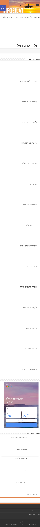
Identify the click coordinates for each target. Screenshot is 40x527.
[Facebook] (22, 522)
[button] (3, 8)
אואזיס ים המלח (31, 348)
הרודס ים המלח (31, 266)
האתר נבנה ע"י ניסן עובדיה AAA (25, 524)
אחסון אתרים (8, 524)
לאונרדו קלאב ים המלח (28, 287)
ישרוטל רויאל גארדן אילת (19, 437)
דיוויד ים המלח (31, 225)
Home (36, 17)
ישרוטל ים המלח (31, 328)
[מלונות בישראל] (20, 6)
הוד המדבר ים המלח (29, 163)
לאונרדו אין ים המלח (29, 102)
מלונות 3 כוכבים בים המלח (24, 17)
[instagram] (21, 522)
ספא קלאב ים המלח (30, 205)
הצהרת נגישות (35, 511)
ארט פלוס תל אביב (21, 458)
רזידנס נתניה (23, 470)
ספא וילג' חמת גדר (33, 495)
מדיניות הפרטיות (34, 514)
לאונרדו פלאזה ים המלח (28, 81)
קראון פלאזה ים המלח (29, 369)
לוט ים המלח (32, 184)
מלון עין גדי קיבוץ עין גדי (28, 122)
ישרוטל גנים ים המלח (29, 143)
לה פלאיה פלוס (22, 450)
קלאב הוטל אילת (21, 482)
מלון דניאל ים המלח (30, 307)
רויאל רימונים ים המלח (28, 246)
